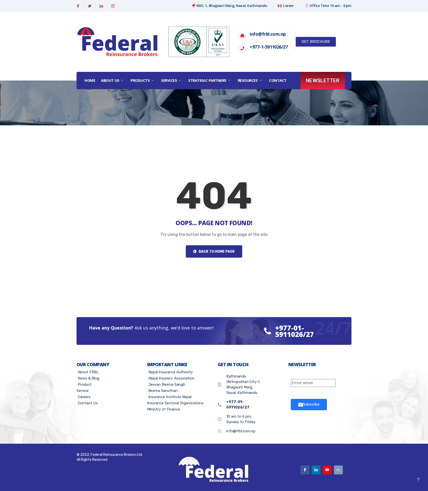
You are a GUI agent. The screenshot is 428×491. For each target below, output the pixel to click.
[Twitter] (89, 6)
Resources (248, 80)
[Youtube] (327, 469)
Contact (278, 80)
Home (89, 80)
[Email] (338, 469)
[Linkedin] (101, 6)
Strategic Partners (207, 80)
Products (140, 80)
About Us (110, 80)
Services (169, 80)
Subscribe (311, 404)
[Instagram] (113, 6)
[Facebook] (78, 6)
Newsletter (323, 80)
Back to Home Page (216, 251)
